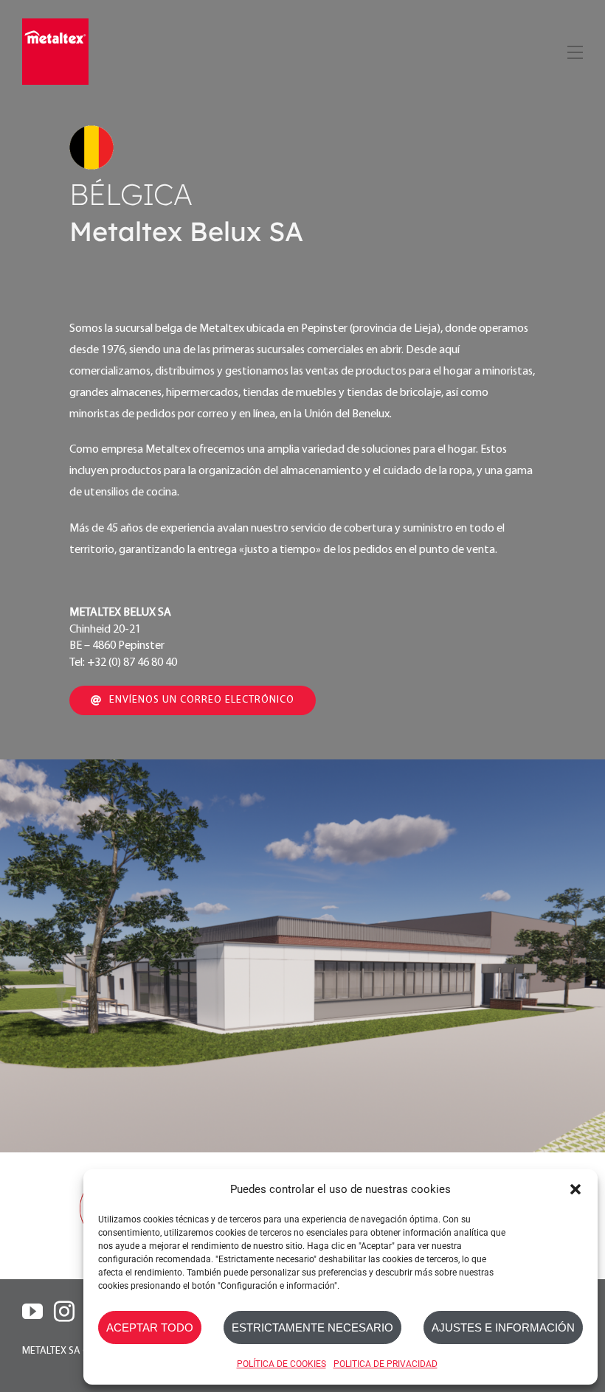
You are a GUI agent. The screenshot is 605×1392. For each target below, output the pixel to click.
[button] (575, 1189)
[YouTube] (32, 1311)
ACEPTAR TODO (149, 1327)
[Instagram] (64, 1311)
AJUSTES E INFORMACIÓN (503, 1327)
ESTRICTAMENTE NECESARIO (312, 1327)
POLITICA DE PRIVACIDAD (385, 1364)
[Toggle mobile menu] (573, 50)
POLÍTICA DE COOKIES (281, 1364)
